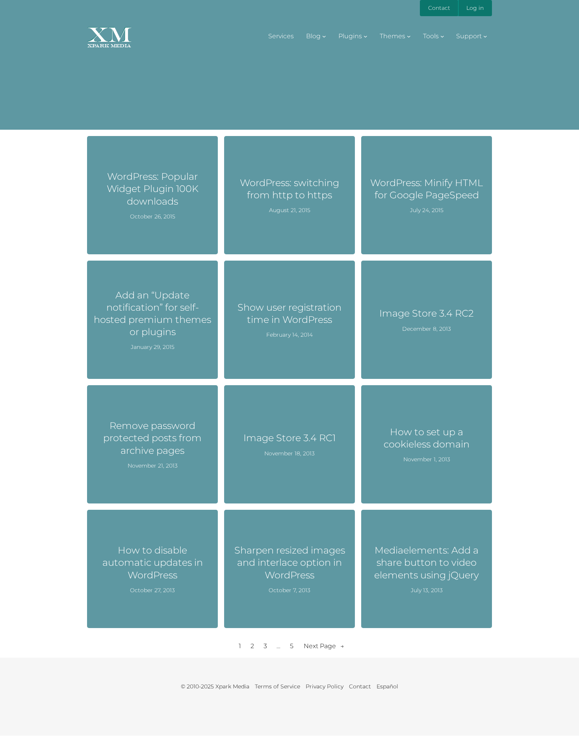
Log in (475, 7)
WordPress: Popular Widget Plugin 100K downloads (153, 189)
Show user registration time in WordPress (289, 313)
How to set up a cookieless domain (427, 438)
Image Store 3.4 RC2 (426, 313)
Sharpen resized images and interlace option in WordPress (289, 562)
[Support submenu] (485, 36)
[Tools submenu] (442, 36)
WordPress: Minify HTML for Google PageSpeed (426, 189)
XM (109, 34)
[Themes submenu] (409, 36)
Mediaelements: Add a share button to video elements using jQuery (426, 562)
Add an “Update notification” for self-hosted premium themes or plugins (152, 313)
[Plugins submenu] (365, 36)
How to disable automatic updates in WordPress (152, 562)
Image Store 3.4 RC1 (289, 438)
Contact (439, 7)
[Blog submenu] (324, 36)
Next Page (324, 646)
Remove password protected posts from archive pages (152, 438)
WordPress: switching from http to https (289, 189)
